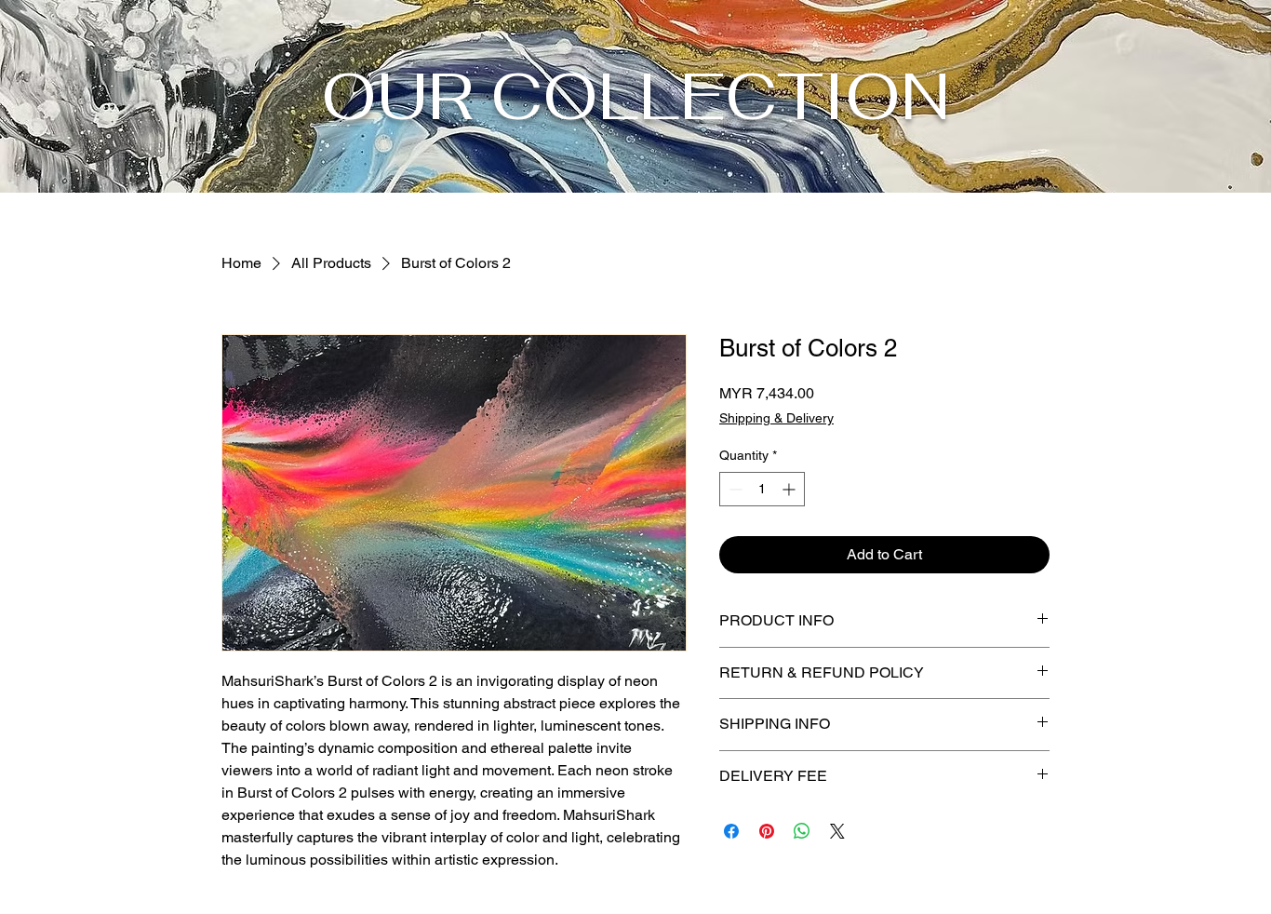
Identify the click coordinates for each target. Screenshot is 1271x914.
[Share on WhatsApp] (802, 831)
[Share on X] (837, 831)
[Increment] (790, 489)
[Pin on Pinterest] (767, 831)
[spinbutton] (762, 489)
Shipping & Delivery (776, 417)
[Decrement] (733, 489)
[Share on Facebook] (731, 831)
